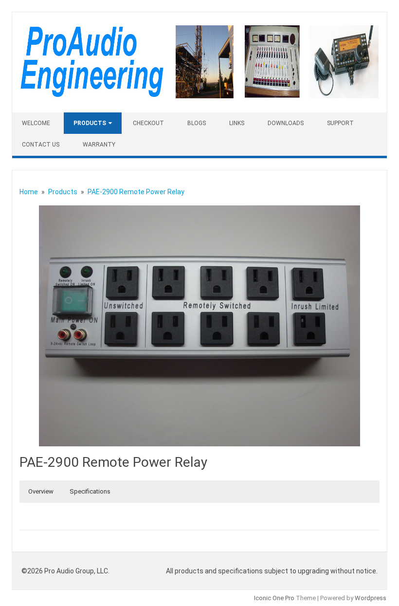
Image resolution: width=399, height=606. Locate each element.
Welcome (36, 123)
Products (89, 123)
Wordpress (370, 598)
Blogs (196, 123)
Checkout (148, 123)
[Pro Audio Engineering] (199, 96)
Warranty (99, 144)
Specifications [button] (90, 491)
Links (236, 123)
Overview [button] (41, 491)
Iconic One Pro (274, 598)
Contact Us (40, 144)
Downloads (286, 123)
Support (340, 123)
